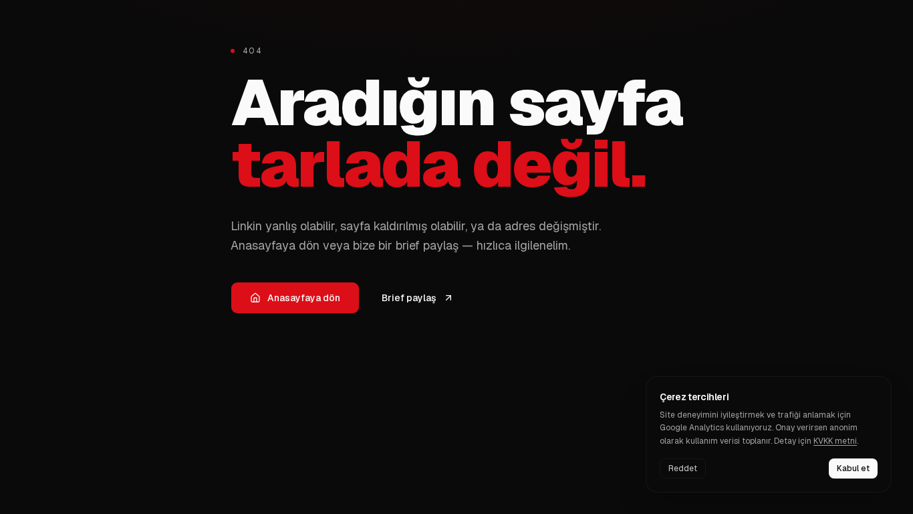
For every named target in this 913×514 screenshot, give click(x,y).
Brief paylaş (409, 298)
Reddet (682, 468)
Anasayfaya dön (303, 298)
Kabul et (853, 468)
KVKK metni (835, 441)
